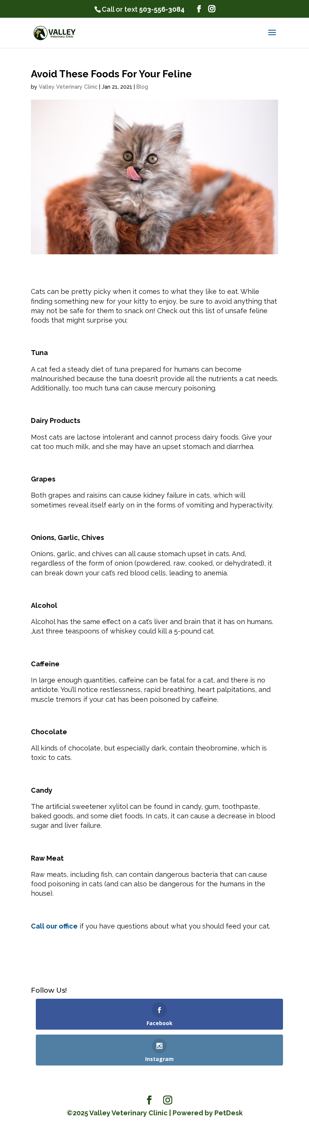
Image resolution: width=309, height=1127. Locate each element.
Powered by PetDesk (208, 1113)
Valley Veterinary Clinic (68, 87)
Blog (142, 87)
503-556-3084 (162, 9)
